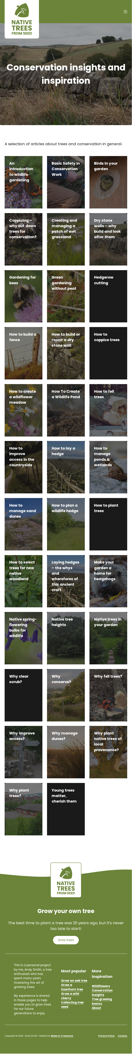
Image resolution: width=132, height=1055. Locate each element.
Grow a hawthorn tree (72, 987)
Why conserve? (61, 679)
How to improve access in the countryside (21, 456)
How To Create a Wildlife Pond (66, 394)
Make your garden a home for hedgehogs (105, 570)
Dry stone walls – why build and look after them (107, 229)
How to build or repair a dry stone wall (66, 340)
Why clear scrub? (18, 679)
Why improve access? (22, 736)
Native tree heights (62, 622)
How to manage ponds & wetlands (103, 456)
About (96, 1008)
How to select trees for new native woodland (22, 570)
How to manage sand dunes (22, 511)
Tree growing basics (102, 1001)
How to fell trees (104, 394)
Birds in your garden (106, 166)
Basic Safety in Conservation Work (66, 169)
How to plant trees (106, 508)
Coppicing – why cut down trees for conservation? (23, 229)
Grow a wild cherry (70, 996)
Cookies (122, 1035)
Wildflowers (101, 986)
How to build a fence (22, 337)
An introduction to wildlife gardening (21, 172)
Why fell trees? (108, 676)
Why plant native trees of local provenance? (108, 741)
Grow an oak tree (74, 981)
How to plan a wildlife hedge (65, 508)
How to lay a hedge (63, 451)
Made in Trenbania (62, 1035)
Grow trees (66, 940)
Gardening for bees (22, 280)
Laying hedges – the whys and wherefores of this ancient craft (65, 576)
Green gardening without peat (64, 283)
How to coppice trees (107, 337)
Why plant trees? (19, 793)
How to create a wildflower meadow (22, 397)
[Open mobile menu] (125, 11)
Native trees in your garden (108, 622)
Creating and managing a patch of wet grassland (64, 229)
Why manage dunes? (65, 736)
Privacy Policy (106, 1035)
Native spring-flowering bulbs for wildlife (23, 627)
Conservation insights (102, 992)
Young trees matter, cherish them (64, 796)
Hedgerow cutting (103, 280)
